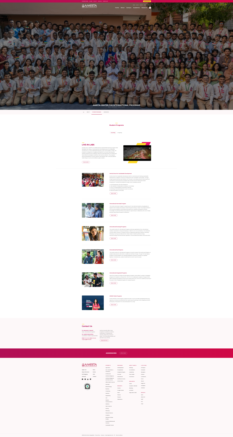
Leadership (131, 372)
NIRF (142, 399)
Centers (119, 388)
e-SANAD (131, 390)
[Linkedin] (90, 379)
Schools (100, 1)
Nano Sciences (109, 406)
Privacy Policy (97, 435)
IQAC (142, 394)
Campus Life (105, 1)
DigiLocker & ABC (133, 392)
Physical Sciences (109, 412)
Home (109, 106)
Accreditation (132, 369)
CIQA (142, 403)
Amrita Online (120, 381)
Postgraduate (120, 369)
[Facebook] (82, 379)
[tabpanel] (116, 222)
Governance (131, 376)
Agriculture (108, 367)
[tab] (113, 132)
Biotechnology (109, 386)
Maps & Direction (85, 371)
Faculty (95, 1)
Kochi (142, 378)
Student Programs (96, 112)
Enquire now (104, 340)
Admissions (147, 1)
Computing (108, 391)
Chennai (142, 374)
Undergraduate (120, 367)
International (85, 1)
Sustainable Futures (110, 425)
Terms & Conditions (119, 435)
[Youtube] (87, 379)
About (88, 112)
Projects (119, 397)
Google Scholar (120, 390)
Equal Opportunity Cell (109, 435)
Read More (86, 162)
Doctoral (119, 374)
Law (106, 397)
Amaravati (143, 369)
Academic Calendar (133, 385)
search (150, 8)
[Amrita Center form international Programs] (83, 112)
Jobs (94, 374)
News (94, 369)
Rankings (131, 367)
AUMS (130, 383)
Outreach (84, 376)
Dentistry (107, 393)
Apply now (84, 369)
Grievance (102, 435)
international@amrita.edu (90, 338)
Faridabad (143, 385)
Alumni (90, 1)
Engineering (108, 395)
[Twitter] (85, 379)
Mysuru (142, 381)
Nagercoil (143, 383)
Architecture (108, 373)
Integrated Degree (121, 372)
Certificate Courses (121, 378)
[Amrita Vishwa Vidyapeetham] (89, 6)
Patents (119, 394)
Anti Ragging (85, 374)
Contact (94, 376)
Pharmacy (108, 410)
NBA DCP (143, 397)
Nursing (107, 408)
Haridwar (143, 387)
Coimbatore (143, 376)
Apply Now (123, 353)
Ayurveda (107, 384)
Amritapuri (143, 367)
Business (107, 388)
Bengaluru (143, 372)
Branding (131, 388)
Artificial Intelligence (110, 375)
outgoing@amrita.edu (86, 339)
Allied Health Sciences (110, 382)
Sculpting (107, 415)
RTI (114, 435)
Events (94, 371)
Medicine (107, 403)
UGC (142, 401)
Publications (119, 399)
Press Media (131, 374)
